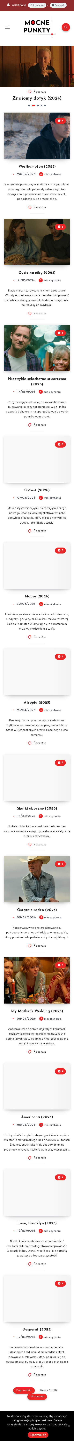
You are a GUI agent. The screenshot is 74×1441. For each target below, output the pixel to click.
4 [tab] (41, 105)
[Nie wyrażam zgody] (69, 1426)
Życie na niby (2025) (37, 273)
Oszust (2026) (37, 490)
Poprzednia (24, 1390)
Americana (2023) (37, 1117)
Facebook (60, 5)
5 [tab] (45, 105)
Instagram (38, 5)
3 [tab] (37, 105)
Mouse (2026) (37, 596)
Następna (37, 1396)
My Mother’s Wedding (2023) (37, 1011)
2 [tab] (33, 105)
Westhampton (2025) (37, 167)
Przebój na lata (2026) (42, 98)
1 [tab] (29, 105)
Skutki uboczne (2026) (37, 809)
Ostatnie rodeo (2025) (37, 910)
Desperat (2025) (37, 1330)
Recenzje (45, 91)
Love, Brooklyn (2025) (37, 1223)
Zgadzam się (38, 1434)
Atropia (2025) (37, 703)
